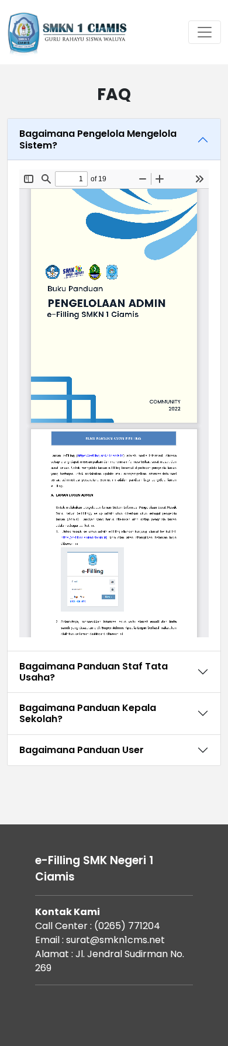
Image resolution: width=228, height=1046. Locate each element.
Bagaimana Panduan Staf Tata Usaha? (93, 672)
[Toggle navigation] (204, 32)
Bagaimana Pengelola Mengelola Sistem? (98, 139)
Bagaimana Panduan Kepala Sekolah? (87, 713)
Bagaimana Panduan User (81, 750)
